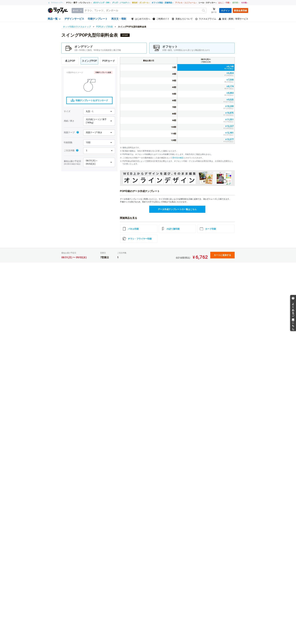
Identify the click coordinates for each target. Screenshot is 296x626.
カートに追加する (222, 255)
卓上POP (70, 60)
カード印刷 (210, 229)
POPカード (108, 60)
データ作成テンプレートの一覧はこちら (177, 209)
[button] (104, 48)
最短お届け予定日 (72, 162)
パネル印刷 (133, 229)
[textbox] (144, 10)
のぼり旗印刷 (173, 229)
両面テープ (69, 132)
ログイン (225, 10)
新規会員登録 (240, 10)
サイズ (67, 111)
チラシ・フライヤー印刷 (140, 238)
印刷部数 (68, 142)
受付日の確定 (177, 158)
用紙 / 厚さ (69, 121)
